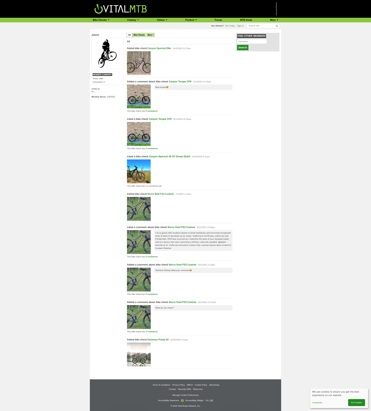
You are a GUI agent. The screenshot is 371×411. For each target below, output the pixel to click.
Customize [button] (317, 402)
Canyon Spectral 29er (159, 48)
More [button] (273, 20)
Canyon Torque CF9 (180, 81)
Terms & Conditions (161, 385)
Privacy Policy (178, 385)
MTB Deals (246, 20)
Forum (218, 20)
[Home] (120, 8)
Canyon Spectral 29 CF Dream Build (169, 156)
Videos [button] (161, 20)
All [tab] (129, 35)
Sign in (240, 26)
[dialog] (339, 398)
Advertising (214, 385)
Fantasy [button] (132, 20)
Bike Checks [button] (100, 20)
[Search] (277, 26)
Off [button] (211, 400)
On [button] (207, 400)
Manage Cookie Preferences (185, 395)
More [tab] (150, 35)
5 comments (152, 256)
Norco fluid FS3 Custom (160, 194)
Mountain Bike (184, 389)
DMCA (190, 385)
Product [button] (190, 20)
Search (242, 47)
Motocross (198, 389)
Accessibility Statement (168, 400)
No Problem (356, 402)
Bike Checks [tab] (139, 35)
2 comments (152, 111)
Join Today (230, 26)
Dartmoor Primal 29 (158, 339)
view (101, 78)
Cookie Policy (201, 385)
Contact (172, 389)
